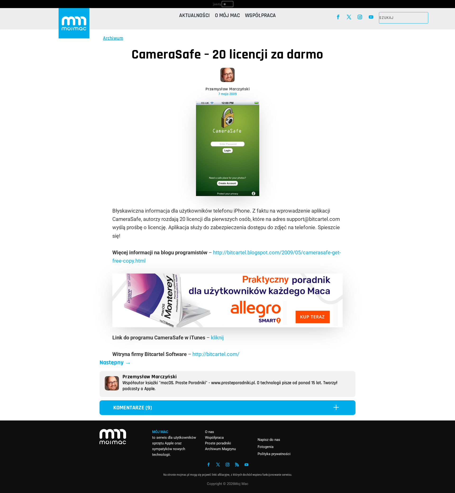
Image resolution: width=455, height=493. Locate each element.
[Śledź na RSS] (237, 464)
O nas (209, 432)
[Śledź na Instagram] (359, 17)
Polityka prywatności (274, 454)
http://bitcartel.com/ (215, 354)
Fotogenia (265, 447)
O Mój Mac (227, 16)
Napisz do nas (269, 440)
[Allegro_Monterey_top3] (227, 326)
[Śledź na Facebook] (337, 17)
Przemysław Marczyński (227, 89)
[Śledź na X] (348, 17)
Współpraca (260, 16)
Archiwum (113, 38)
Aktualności (194, 16)
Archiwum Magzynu (220, 449)
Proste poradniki (218, 443)
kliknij (217, 338)
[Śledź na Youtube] (370, 17)
